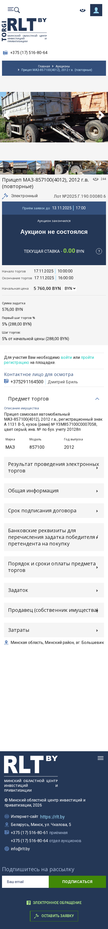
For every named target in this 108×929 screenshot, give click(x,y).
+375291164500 (27, 381)
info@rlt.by (20, 848)
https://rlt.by (52, 816)
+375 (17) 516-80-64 (29, 52)
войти (66, 357)
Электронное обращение (57, 903)
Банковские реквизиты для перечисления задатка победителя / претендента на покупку (53, 537)
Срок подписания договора (42, 510)
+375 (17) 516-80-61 (39, 832)
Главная (44, 66)
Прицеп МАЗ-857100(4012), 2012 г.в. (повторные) (56, 70)
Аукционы (63, 66)
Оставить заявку (57, 916)
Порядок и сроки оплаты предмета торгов (52, 566)
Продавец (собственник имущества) (53, 610)
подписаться (77, 882)
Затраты (18, 629)
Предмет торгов (28, 398)
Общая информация (33, 490)
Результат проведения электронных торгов (53, 467)
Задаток (18, 590)
